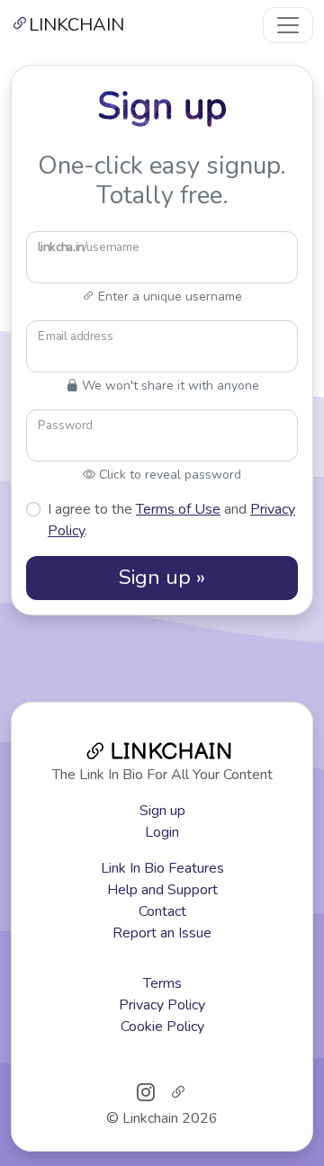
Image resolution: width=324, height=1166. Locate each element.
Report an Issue (162, 933)
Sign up (162, 811)
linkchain (76, 25)
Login (162, 832)
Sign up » (162, 577)
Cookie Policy (162, 1026)
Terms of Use (178, 509)
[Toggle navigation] (288, 25)
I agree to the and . (171, 520)
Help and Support (162, 890)
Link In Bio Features (162, 868)
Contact (162, 911)
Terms (162, 983)
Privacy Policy (162, 1005)
